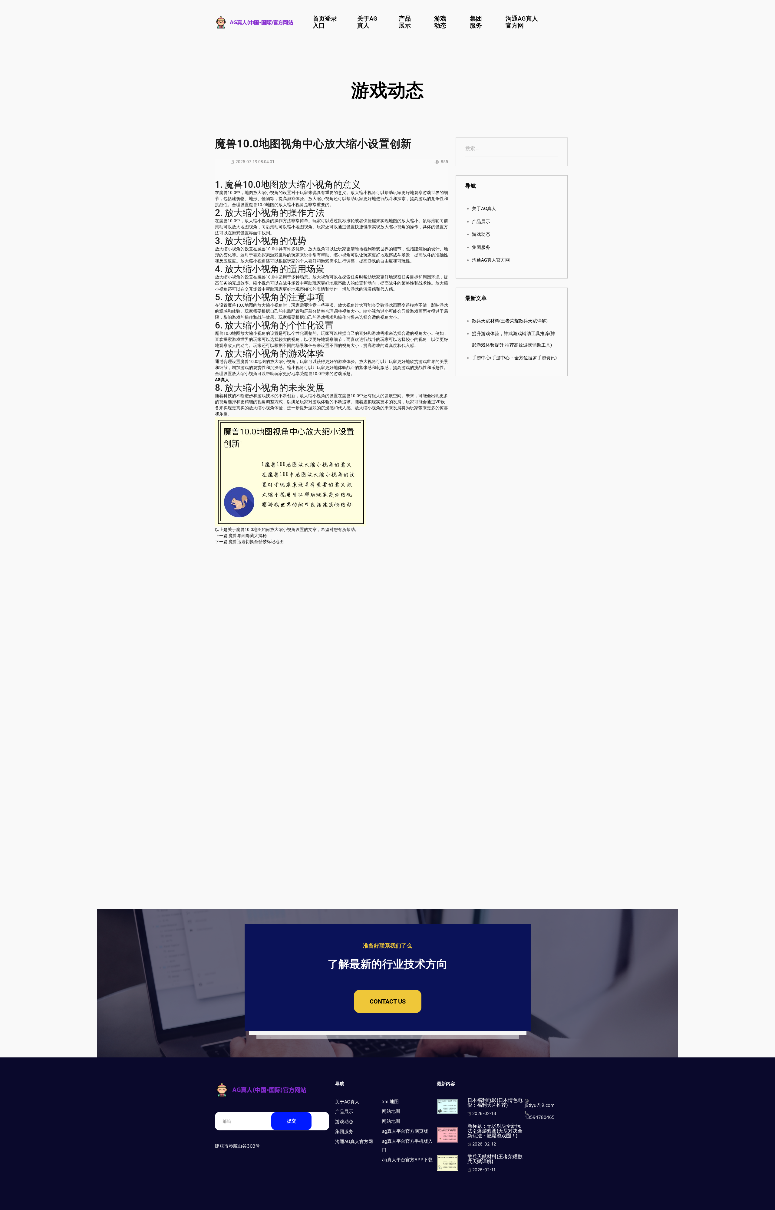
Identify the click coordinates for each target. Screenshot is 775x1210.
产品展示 (405, 22)
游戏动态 (440, 22)
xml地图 (390, 1101)
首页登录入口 (325, 22)
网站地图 (391, 1111)
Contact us (388, 1001)
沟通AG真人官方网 (522, 22)
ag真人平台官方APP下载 (407, 1159)
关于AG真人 (367, 22)
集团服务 (476, 22)
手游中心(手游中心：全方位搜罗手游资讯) (514, 358)
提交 (291, 1121)
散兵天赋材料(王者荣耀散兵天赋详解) (510, 321)
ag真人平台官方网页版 (405, 1131)
